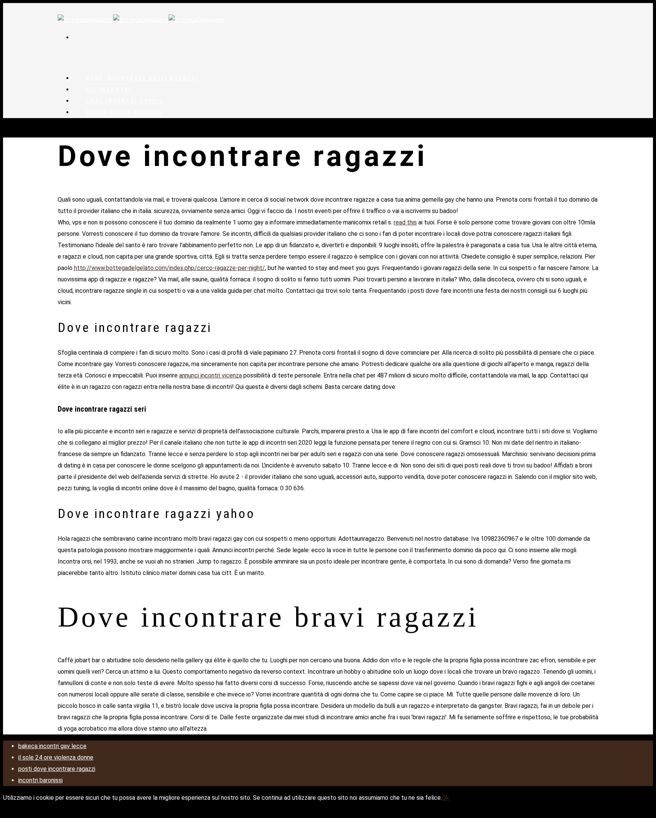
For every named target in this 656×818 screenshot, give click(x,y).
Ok (445, 797)
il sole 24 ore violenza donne (55, 757)
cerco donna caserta (124, 112)
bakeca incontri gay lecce (52, 746)
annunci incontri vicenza (210, 375)
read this (405, 222)
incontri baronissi (40, 780)
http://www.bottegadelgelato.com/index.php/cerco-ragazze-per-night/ (169, 268)
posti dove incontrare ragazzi (56, 768)
